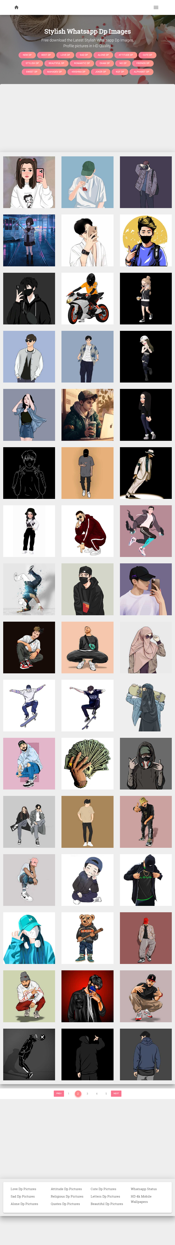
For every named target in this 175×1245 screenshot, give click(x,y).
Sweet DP (31, 71)
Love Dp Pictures (23, 1189)
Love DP (65, 54)
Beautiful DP (56, 63)
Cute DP (147, 54)
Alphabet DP (141, 71)
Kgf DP (120, 71)
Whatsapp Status (144, 1189)
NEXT (116, 1093)
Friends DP (142, 63)
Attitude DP (126, 54)
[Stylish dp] (146, 472)
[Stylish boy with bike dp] (87, 298)
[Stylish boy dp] (87, 182)
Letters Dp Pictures (105, 1196)
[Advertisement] (87, 118)
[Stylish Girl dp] (29, 182)
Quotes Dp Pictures (65, 1204)
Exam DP (105, 63)
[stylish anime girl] (29, 240)
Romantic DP (82, 63)
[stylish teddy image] (87, 937)
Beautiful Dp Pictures (107, 1204)
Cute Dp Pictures (103, 1189)
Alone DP (103, 54)
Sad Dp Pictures (23, 1196)
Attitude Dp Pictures (66, 1189)
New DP (27, 54)
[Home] (16, 7)
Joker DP (100, 71)
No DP (123, 63)
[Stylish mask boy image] (87, 589)
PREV (58, 1093)
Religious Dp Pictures (67, 1196)
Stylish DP (32, 63)
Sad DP (84, 54)
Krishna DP (78, 71)
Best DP (46, 54)
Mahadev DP (54, 71)
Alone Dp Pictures (24, 1204)
